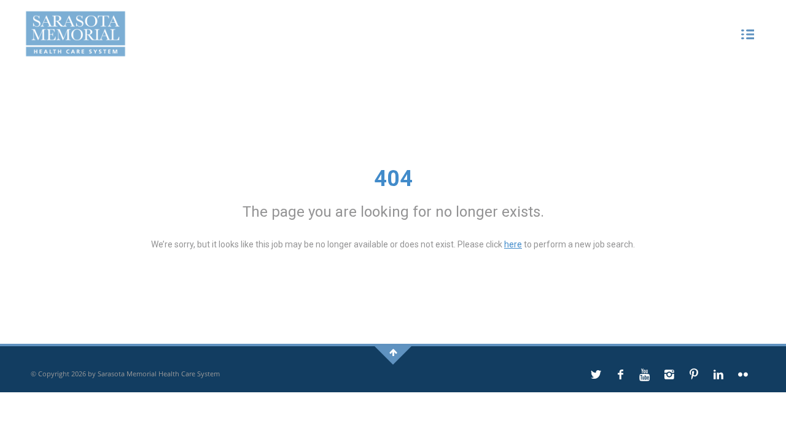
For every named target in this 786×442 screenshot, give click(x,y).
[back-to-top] (393, 352)
